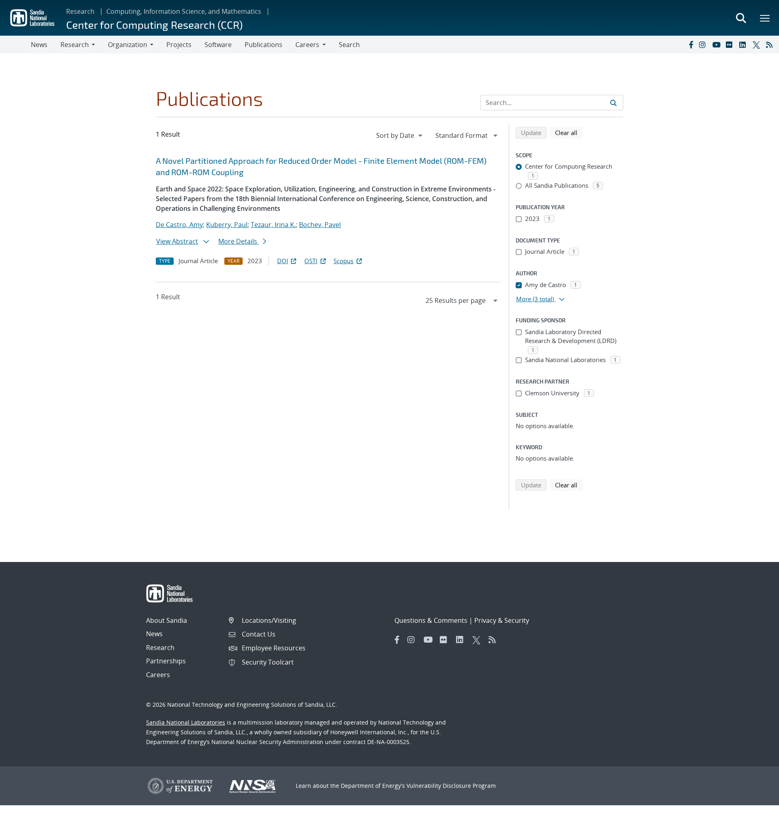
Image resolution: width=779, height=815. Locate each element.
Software (218, 44)
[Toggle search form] (741, 18)
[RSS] (771, 44)
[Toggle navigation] (15, 45)
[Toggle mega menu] (765, 18)
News (39, 44)
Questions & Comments (430, 620)
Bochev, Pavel (320, 224)
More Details (238, 241)
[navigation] (400, 135)
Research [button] (74, 44)
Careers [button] (307, 44)
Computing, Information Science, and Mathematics (183, 11)
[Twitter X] (757, 44)
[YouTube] (717, 44)
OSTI (310, 261)
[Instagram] (704, 44)
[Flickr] (731, 44)
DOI (282, 261)
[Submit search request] (613, 102)
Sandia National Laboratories (185, 722)
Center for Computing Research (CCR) (154, 24)
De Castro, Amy (179, 224)
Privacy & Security (501, 620)
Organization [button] (127, 44)
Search (349, 44)
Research (80, 11)
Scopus (343, 261)
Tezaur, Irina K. (273, 224)
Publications (263, 44)
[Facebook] (690, 44)
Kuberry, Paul (226, 224)
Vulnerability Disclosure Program (451, 785)
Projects (179, 44)
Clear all (569, 132)
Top (755, 805)
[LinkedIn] (744, 44)
